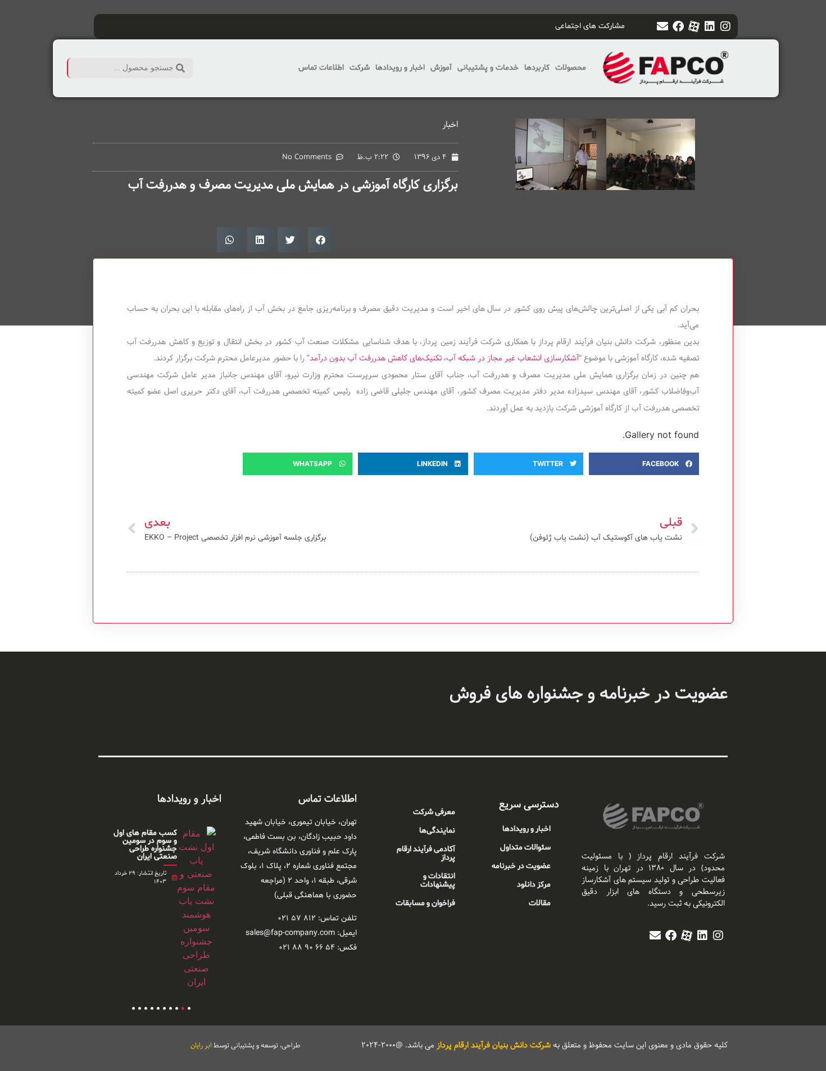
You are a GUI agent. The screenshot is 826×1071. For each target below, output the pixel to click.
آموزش (441, 67)
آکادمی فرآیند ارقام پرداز (426, 853)
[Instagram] (725, 26)
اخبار (450, 124)
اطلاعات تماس (321, 67)
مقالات (540, 903)
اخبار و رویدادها (400, 67)
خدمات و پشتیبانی (488, 67)
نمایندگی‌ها (437, 830)
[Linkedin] (709, 26)
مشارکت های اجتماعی (590, 26)
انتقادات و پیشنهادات (437, 880)
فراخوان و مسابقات (425, 903)
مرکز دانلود (534, 884)
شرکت (360, 67)
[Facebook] (678, 26)
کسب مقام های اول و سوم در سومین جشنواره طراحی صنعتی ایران (145, 845)
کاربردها (537, 67)
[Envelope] (662, 26)
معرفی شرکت (434, 812)
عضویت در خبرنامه (521, 866)
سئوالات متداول (525, 847)
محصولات (570, 67)
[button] (320, 239)
